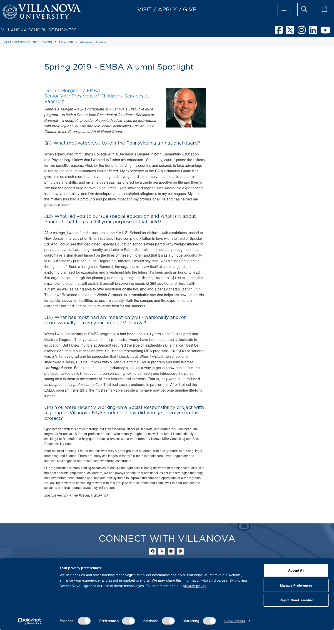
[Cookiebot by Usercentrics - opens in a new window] (29, 621)
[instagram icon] (180, 551)
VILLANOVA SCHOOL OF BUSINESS (39, 30)
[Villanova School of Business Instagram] (303, 32)
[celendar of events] (324, 9)
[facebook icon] (152, 551)
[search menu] (304, 9)
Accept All (296, 570)
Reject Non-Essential (296, 600)
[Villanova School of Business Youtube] (327, 32)
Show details (234, 621)
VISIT (144, 9)
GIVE (190, 9)
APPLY (167, 9)
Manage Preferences (296, 585)
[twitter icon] (161, 551)
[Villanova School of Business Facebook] (280, 32)
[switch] (128, 621)
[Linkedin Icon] (171, 551)
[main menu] (284, 9)
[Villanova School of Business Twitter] (291, 32)
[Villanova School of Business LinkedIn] (314, 32)
